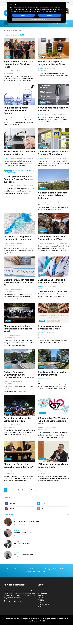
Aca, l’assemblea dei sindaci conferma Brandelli (52, 373)
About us (40, 595)
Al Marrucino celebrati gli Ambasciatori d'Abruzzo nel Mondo (18, 329)
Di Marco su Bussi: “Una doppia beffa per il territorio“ (18, 465)
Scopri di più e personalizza (36, 19)
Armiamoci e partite (22, 543)
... (35, 490)
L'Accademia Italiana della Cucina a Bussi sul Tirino (51, 238)
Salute (8, 56)
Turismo (9, 569)
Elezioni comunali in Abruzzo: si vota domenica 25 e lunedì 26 (19, 283)
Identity (9, 515)
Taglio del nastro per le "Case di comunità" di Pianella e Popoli (19, 64)
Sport (38, 571)
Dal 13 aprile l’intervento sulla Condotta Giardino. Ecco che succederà (19, 179)
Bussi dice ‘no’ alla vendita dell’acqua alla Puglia (17, 419)
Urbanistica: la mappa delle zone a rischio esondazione (18, 238)
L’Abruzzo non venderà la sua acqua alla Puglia (53, 465)
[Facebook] (50, 23)
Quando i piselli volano (23, 533)
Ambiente (42, 187)
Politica (42, 366)
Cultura (16, 519)
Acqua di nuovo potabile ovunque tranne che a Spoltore (16, 110)
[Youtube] (57, 23)
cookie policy (52, 11)
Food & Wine (43, 231)
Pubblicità (41, 600)
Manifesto (41, 598)
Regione (7, 289)
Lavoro (44, 571)
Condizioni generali (43, 604)
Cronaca (42, 56)
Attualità (8, 102)
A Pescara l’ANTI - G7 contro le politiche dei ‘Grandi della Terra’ (53, 421)
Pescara (7, 71)
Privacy (40, 602)
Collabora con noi (43, 593)
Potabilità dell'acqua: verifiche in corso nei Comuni (19, 153)
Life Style (16, 530)
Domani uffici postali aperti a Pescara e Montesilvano (53, 153)
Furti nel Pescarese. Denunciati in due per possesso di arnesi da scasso (19, 375)
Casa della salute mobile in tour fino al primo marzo (51, 281)
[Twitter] (54, 23)
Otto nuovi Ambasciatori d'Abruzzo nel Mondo (50, 327)
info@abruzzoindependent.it (12, 598)
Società (8, 320)
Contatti (40, 607)
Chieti (6, 335)
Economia (40, 569)
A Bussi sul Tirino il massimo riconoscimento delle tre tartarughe (53, 195)
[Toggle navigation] (6, 23)
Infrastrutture (30, 571)
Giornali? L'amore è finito (24, 554)
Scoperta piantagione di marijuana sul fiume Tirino (51, 63)
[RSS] (60, 23)
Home (8, 30)
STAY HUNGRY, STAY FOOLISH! (26, 522)
